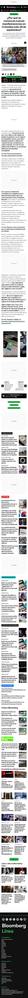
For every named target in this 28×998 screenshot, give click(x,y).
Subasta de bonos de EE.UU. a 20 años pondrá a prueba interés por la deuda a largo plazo (9, 679)
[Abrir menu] (2, 7)
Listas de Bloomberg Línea (7, 972)
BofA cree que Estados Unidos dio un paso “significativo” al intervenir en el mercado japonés (9, 586)
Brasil (2, 940)
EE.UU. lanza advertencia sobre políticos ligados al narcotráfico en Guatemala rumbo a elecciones (20, 806)
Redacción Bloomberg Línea (9, 69)
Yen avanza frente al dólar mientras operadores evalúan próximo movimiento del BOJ (9, 608)
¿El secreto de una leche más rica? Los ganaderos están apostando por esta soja (9, 746)
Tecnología (3, 982)
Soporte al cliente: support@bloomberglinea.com (12, 993)
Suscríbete (3, 978)
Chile (2, 947)
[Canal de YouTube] (10, 919)
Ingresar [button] (25, 7)
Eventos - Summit (5, 989)
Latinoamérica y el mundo (6, 939)
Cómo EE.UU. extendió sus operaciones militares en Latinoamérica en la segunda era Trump (19, 387)
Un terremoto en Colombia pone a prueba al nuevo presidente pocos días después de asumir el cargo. (9, 721)
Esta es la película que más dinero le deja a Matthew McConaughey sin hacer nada (19, 879)
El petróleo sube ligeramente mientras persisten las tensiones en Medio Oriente (9, 656)
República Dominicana (6, 956)
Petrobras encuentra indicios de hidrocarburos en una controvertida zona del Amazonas (9, 763)
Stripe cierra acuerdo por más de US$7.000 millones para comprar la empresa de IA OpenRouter (8, 387)
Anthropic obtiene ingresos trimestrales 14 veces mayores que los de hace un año (7, 784)
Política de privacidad (6, 979)
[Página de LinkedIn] (17, 919)
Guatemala (3, 957)
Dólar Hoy (3, 966)
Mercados (3, 964)
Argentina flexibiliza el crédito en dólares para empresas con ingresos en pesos (9, 598)
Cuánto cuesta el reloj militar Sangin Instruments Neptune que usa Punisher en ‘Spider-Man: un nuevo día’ (6, 899)
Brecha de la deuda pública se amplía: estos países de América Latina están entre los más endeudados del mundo (9, 441)
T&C (2, 983)
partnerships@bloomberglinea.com (9, 990)
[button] (25, 43)
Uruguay (3, 952)
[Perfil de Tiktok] (21, 919)
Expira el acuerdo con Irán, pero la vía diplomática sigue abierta (9, 713)
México (3, 942)
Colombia (3, 944)
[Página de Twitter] (7, 919)
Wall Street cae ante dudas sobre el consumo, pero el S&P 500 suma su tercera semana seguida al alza (7, 828)
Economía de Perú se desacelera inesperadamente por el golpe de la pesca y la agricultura (9, 504)
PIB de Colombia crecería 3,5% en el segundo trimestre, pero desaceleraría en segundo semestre (9, 549)
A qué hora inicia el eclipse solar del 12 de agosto (8, 461)
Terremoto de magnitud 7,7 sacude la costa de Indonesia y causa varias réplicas (9, 540)
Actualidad (14, 14)
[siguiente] (25, 386)
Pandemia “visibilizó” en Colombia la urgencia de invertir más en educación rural (13, 321)
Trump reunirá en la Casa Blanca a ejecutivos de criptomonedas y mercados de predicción (9, 521)
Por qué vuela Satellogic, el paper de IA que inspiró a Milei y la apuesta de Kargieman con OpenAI (9, 452)
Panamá (3, 951)
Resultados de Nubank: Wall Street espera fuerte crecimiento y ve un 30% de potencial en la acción (9, 470)
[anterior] (2, 386)
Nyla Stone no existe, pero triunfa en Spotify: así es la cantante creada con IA (7, 879)
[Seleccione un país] (4, 7)
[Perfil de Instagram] (14, 919)
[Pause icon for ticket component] (2, 10)
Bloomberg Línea (14, 405)
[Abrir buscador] (22, 7)
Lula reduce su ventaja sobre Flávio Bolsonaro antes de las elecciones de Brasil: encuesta (9, 513)
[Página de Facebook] (3, 919)
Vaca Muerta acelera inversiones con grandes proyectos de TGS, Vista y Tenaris (9, 633)
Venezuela (3, 946)
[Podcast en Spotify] (25, 919)
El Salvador (3, 955)
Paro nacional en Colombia (14, 402)
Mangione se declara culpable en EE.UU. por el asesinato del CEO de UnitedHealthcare (7, 850)
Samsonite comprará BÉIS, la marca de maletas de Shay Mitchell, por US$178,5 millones (19, 898)
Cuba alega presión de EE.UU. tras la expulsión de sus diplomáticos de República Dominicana (20, 850)
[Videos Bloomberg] (14, 708)
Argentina (3, 943)
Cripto (2, 968)
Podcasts (3, 971)
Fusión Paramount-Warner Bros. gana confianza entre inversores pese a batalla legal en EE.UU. (20, 828)
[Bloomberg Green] (14, 738)
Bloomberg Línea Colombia (14, 408)
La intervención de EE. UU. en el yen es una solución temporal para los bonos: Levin (9, 731)
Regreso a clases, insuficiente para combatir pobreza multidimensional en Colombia (13, 229)
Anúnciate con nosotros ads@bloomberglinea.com (12, 991)
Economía (3, 963)
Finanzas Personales (5, 970)
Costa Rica (3, 953)
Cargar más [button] (14, 859)
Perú (2, 948)
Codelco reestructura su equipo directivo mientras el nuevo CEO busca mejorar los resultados (20, 785)
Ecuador (3, 949)
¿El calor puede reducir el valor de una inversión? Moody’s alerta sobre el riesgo (9, 755)
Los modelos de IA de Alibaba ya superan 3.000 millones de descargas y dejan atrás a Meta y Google (9, 531)
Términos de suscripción (6, 980)
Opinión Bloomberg (7, 685)
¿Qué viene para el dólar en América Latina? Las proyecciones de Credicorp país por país (9, 619)
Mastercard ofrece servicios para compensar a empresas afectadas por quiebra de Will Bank (7, 806)
